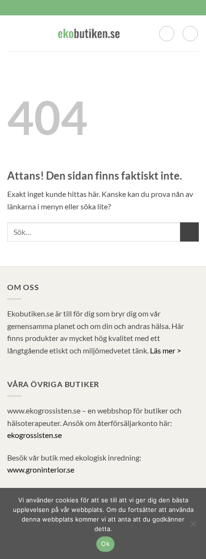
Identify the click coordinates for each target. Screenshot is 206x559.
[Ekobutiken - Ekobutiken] (88, 33)
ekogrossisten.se (34, 434)
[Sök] (166, 33)
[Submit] (189, 231)
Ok (105, 543)
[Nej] (193, 526)
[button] (13, 33)
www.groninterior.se (40, 469)
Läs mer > (165, 350)
